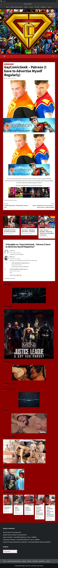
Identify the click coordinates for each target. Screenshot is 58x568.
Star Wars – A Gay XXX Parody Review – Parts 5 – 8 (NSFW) (22, 537)
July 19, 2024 (39, 517)
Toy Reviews (38, 501)
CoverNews (33, 565)
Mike (11, 256)
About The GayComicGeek (16, 7)
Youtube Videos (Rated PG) (27, 226)
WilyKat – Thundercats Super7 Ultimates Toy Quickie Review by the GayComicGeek (50, 511)
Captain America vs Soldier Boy (28, 508)
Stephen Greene (7, 534)
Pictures (31, 7)
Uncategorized (18, 503)
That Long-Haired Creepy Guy (19, 263)
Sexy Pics (27, 503)
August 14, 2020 (29, 233)
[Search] (53, 56)
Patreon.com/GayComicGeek (34, 185)
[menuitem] (1, 1)
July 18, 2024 (50, 519)
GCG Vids (37, 7)
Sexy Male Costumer (28, 502)
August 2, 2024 (28, 513)
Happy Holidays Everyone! (17, 508)
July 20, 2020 (46, 236)
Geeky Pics (7, 503)
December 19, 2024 (19, 513)
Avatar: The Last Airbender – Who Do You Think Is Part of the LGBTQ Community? (46, 232)
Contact (49, 7)
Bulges (6, 500)
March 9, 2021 (11, 233)
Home (7, 7)
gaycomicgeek (10, 200)
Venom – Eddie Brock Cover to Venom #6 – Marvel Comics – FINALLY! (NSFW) (43, 205)
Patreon (26, 7)
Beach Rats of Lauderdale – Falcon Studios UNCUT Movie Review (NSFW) (32, 542)
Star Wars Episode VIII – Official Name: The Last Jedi (16, 205)
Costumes (6, 502)
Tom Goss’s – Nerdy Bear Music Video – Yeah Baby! (28, 230)
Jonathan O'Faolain (8, 542)
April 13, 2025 (7, 511)
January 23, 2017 (12, 78)
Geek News (43, 7)
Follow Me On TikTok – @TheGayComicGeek (10, 230)
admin (6, 78)
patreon (15, 200)
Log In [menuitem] (4, 1)
